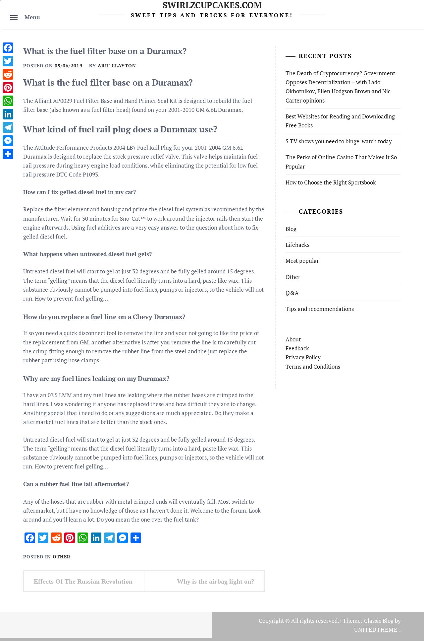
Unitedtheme (376, 629)
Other (62, 556)
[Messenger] (8, 140)
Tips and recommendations (320, 309)
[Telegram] (8, 127)
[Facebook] (8, 47)
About (293, 339)
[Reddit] (8, 74)
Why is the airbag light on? (215, 581)
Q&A (292, 293)
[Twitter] (8, 61)
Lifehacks (297, 245)
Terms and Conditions (313, 366)
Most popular (302, 260)
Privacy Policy (303, 357)
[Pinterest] (8, 87)
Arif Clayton (117, 65)
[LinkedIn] (8, 114)
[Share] (8, 154)
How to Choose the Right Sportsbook (331, 182)
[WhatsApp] (8, 100)
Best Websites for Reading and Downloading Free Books (340, 120)
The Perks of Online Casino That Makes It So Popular (341, 161)
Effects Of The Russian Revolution (83, 581)
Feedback (297, 348)
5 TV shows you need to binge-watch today (339, 141)
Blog (291, 229)
